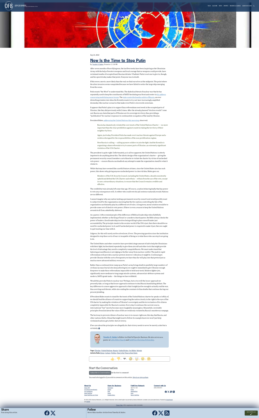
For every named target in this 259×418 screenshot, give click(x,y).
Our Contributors (88, 391)
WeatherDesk (134, 391)
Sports (226, 6)
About (87, 388)
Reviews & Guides (235, 6)
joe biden (132, 351)
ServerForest (169, 400)
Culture (214, 6)
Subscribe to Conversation (100, 373)
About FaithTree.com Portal (91, 395)
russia (115, 351)
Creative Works (111, 395)
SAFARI (88, 402)
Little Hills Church (118, 340)
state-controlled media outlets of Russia (138, 97)
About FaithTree (88, 393)
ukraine (98, 351)
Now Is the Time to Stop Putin (118, 60)
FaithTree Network (137, 385)
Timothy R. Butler (97, 64)
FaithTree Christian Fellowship (141, 340)
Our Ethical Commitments (90, 389)
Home (102, 353)
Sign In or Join (247, 6)
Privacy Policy (119, 405)
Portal (132, 389)
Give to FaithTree (135, 395)
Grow (132, 393)
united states (123, 351)
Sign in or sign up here (140, 377)
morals (139, 351)
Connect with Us (160, 385)
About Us (87, 385)
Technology (110, 388)
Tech (209, 6)
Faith (220, 6)
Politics (113, 353)
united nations (106, 351)
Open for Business (114, 385)
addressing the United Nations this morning (121, 120)
